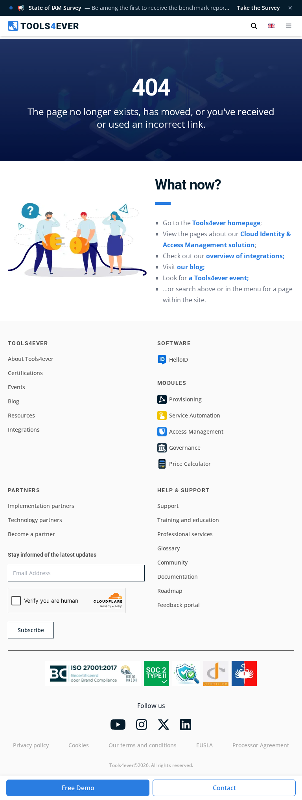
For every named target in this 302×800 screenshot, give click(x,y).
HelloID (178, 359)
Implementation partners (41, 505)
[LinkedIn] (185, 724)
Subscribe (31, 630)
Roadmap (169, 590)
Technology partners (35, 520)
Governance (185, 447)
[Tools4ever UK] (43, 26)
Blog (13, 401)
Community (172, 562)
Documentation (177, 576)
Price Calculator (190, 463)
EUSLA (204, 745)
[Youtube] (118, 724)
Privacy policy (31, 745)
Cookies (78, 745)
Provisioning (185, 399)
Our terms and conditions (143, 745)
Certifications (25, 373)
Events (16, 387)
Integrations (24, 429)
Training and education (188, 520)
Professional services (185, 534)
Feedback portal (178, 605)
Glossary (168, 548)
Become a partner (31, 534)
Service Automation (194, 415)
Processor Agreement (260, 745)
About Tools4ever (30, 358)
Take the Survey (258, 7)
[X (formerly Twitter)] (163, 724)
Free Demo (78, 787)
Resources (21, 415)
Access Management (196, 431)
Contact (224, 787)
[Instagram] (141, 724)
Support (168, 505)
